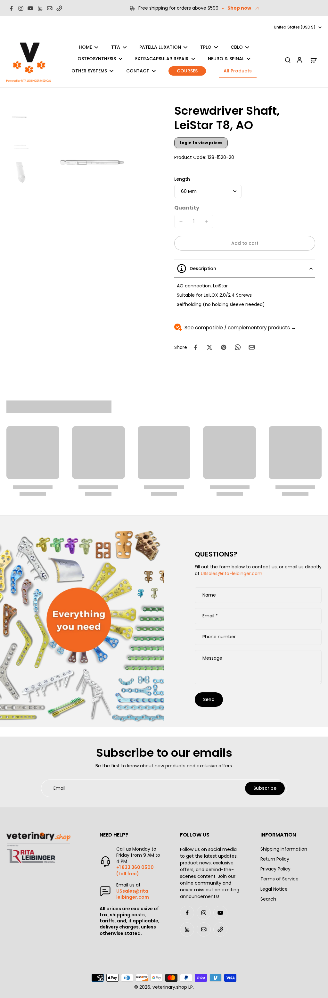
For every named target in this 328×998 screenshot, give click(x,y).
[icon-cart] (313, 59)
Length (182, 179)
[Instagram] (21, 8)
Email (210, 616)
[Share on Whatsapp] (238, 347)
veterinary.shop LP (172, 987)
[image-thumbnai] (20, 117)
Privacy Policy (275, 869)
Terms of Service (279, 879)
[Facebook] (11, 8)
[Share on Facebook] (195, 347)
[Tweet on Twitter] (209, 347)
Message (212, 658)
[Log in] (299, 59)
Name (209, 595)
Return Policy (274, 859)
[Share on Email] (252, 347)
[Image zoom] (95, 162)
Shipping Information (283, 849)
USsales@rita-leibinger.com (231, 573)
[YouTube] (30, 8)
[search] (288, 59)
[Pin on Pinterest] (224, 347)
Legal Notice (274, 889)
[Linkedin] (40, 8)
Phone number (219, 637)
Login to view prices (201, 142)
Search (268, 899)
